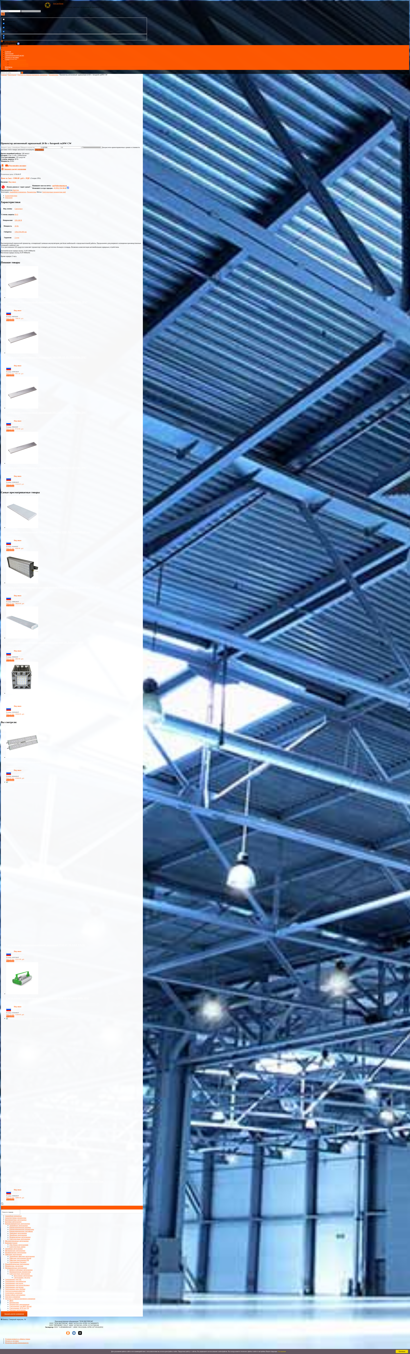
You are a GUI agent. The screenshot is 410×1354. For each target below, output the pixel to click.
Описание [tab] (8, 198)
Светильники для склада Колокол (17, 1285)
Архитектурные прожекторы (15, 1218)
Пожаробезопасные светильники (17, 1264)
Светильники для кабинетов (15, 1281)
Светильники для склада (14, 1283)
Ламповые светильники (18, 1233)
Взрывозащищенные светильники (17, 1224)
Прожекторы (53, 75)
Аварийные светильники (18, 1225)
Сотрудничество (11, 59)
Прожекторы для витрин (14, 1266)
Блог (7, 69)
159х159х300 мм (21, 232)
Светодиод (19, 209)
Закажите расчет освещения (15, 169)
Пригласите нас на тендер (18, 65)
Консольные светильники (23, 1275)
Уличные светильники (17, 1310)
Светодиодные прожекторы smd (54, 192)
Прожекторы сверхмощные (19, 1304)
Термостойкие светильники (15, 1295)
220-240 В (18, 220)
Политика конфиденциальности (17, 1343)
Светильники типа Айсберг (15, 1289)
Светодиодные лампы (17, 1247)
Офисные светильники (13, 1254)
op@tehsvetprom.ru (11, 41)
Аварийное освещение (18, 192)
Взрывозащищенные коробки (20, 1227)
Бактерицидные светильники (15, 1220)
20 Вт (17, 226)
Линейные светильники (18, 1235)
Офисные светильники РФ (19, 1260)
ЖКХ (11, 1301)
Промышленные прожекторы (20, 1272)
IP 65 (16, 214)
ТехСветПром (58, 3)
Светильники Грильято (17, 1262)
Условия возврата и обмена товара (17, 1339)
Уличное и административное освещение (32, 75)
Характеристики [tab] (11, 196)
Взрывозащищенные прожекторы (21, 1229)
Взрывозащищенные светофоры (21, 1231)
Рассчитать (39, 150)
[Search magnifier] (3, 14)
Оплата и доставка (12, 57)
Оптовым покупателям (17, 61)
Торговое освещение (12, 1297)
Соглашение (282, 1351)
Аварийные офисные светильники (22, 1256)
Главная (8, 51)
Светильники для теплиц (14, 1287)
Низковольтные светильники (20, 1237)
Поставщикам (14, 63)
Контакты (8, 67)
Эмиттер (15, 190)
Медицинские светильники (15, 1250)
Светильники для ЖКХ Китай (20, 1306)
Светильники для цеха (22, 1277)
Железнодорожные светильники (17, 1241)
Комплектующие (11, 1243)
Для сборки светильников (18, 1245)
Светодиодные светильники (19, 1239)
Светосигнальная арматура (15, 1291)
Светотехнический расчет (14, 55)
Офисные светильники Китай (20, 1258)
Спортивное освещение (13, 1293)
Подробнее (10, 320)
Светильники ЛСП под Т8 (19, 1308)
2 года (17, 237)
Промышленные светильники (16, 1268)
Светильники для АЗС (13, 1279)
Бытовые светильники (13, 1222)
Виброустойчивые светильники (21, 1270)
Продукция (9, 53)
